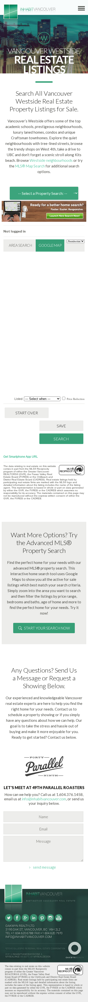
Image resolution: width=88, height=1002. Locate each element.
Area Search (20, 245)
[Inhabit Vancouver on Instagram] (50, 921)
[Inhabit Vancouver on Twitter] (8, 921)
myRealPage (12, 956)
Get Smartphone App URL (20, 456)
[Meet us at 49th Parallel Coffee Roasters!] (44, 777)
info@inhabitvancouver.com (44, 799)
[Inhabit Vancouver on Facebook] (17, 921)
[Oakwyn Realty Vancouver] (76, 950)
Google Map (50, 245)
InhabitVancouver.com (26, 954)
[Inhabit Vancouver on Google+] (25, 921)
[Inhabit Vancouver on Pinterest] (42, 921)
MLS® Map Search (30, 166)
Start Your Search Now (47, 628)
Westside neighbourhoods (51, 160)
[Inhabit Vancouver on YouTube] (58, 921)
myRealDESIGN (41, 956)
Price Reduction (75, 398)
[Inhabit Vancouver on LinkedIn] (33, 921)
